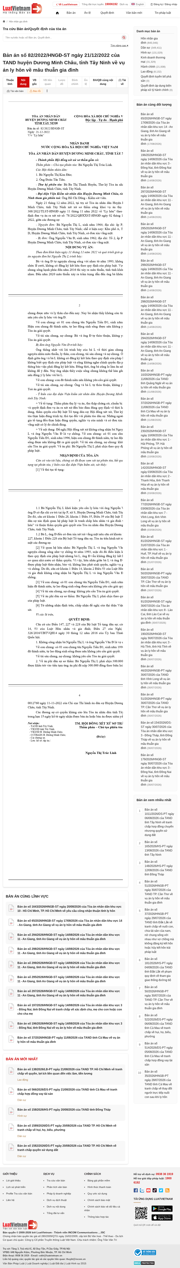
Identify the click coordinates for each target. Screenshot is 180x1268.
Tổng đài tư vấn (55, 1213)
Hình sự (22, 1115)
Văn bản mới (134, 12)
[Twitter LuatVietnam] (161, 1191)
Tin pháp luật (163, 12)
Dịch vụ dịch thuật (57, 1200)
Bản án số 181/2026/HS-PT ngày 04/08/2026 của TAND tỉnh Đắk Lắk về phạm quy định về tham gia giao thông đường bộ (159, 969)
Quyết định (107, 12)
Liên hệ (10, 1200)
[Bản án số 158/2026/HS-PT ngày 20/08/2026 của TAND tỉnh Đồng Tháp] (11, 1112)
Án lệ (87, 12)
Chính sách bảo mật (99, 1200)
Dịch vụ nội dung (56, 1206)
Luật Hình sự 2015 (76, 1263)
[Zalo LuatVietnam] (142, 1191)
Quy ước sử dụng (97, 1193)
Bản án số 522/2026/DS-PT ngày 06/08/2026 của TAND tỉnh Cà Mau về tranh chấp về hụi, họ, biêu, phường (159, 1026)
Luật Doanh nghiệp (37, 1263)
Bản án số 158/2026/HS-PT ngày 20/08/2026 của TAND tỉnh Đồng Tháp (64, 1109)
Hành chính (148, 66)
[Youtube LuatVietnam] (148, 1191)
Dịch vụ (124, 4)
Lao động (22, 1079)
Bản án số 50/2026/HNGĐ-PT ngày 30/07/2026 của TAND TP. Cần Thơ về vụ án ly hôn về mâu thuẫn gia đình (159, 998)
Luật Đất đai (56, 1263)
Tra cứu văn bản (56, 1180)
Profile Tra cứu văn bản (19, 1193)
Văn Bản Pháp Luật (13, 1263)
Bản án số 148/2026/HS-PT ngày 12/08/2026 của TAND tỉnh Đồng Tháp (159, 868)
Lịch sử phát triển (15, 1187)
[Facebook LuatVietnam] (136, 1191)
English (140, 4)
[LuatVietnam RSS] (167, 1191)
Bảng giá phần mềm (99, 1180)
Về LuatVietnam (68, 4)
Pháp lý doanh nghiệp (59, 1193)
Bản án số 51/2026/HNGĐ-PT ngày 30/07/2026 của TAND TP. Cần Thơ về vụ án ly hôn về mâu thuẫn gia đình (159, 892)
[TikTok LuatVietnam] (155, 1191)
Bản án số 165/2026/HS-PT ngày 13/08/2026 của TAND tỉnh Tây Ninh (159, 848)
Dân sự (21, 1099)
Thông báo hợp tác (98, 1216)
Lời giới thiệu (13, 1180)
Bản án (71, 12)
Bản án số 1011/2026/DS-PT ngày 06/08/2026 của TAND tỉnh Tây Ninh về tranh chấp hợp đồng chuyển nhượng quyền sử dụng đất (159, 822)
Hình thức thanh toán (99, 1187)
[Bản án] (22, 8)
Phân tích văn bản (57, 1187)
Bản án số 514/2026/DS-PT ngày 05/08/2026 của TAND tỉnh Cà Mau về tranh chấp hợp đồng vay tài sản (159, 1054)
